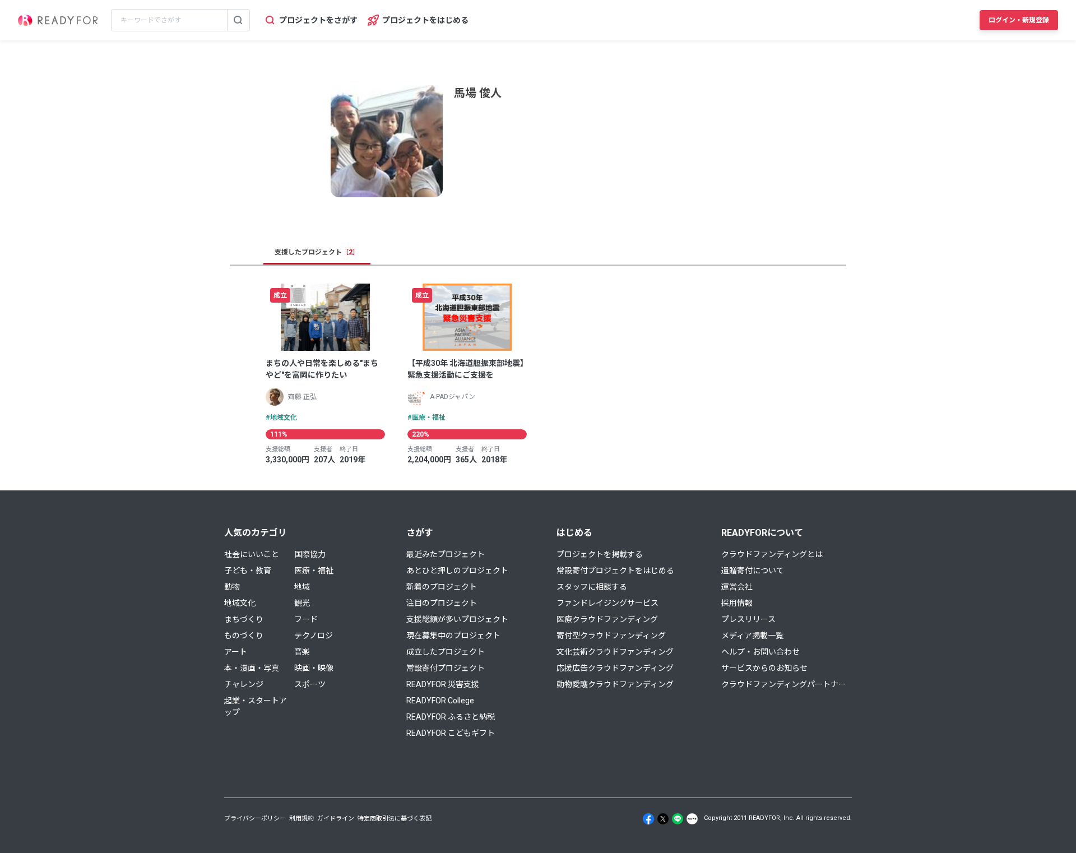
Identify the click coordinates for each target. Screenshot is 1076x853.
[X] (663, 818)
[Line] (677, 818)
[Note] (692, 818)
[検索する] (238, 20)
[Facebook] (648, 818)
